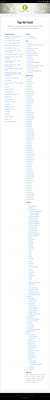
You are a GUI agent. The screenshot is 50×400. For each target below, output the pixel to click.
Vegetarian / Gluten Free (34, 282)
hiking (43, 374)
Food (28, 204)
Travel (28, 333)
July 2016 (29, 121)
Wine (30, 286)
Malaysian (31, 263)
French (30, 249)
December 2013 (30, 175)
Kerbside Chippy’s (9, 91)
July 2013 (29, 183)
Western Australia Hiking (34, 314)
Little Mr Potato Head (10, 101)
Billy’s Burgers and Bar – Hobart (12, 40)
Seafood (31, 274)
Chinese (31, 244)
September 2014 (31, 159)
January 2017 (30, 114)
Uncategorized (30, 369)
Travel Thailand (31, 357)
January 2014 (30, 173)
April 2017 (29, 109)
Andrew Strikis (29, 380)
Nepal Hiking (32, 305)
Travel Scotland (32, 362)
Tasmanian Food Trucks (32, 67)
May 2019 (29, 86)
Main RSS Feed (30, 36)
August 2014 (30, 161)
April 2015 (29, 147)
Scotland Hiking (32, 307)
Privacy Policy (30, 60)
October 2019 (30, 83)
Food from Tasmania (34, 213)
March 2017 (29, 110)
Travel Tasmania (33, 336)
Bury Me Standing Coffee (10, 121)
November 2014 (30, 156)
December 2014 (30, 154)
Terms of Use (30, 69)
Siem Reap (28, 382)
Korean (30, 260)
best (35, 374)
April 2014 (29, 168)
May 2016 (29, 124)
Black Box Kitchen (9, 116)
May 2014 (29, 166)
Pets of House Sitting (33, 321)
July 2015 (29, 142)
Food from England (33, 220)
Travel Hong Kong (32, 347)
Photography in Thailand (34, 329)
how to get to (38, 378)
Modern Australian (33, 267)
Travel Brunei (31, 340)
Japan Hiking (32, 303)
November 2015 (30, 135)
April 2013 (29, 189)
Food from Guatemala (34, 221)
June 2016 (29, 123)
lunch (30, 376)
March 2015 (29, 149)
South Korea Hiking (33, 308)
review (32, 374)
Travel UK (30, 359)
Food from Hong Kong (34, 223)
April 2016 (29, 126)
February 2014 (30, 171)
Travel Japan (31, 348)
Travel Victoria (32, 338)
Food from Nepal (33, 230)
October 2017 (30, 102)
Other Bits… (29, 322)
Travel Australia (31, 334)
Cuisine (29, 237)
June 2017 (29, 105)
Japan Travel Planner (32, 52)
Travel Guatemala (32, 345)
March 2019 (29, 90)
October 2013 (30, 178)
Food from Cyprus (33, 218)
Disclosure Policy (31, 50)
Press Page (29, 57)
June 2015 (29, 143)
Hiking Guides (31, 298)
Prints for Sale (30, 58)
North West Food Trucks (34, 294)
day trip (33, 378)
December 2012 (30, 194)
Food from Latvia (33, 228)
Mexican (31, 265)
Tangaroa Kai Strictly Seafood (11, 78)
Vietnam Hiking (32, 312)
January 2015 (30, 152)
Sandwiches (31, 272)
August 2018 (30, 95)
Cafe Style (31, 242)
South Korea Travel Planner (33, 62)
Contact (29, 46)
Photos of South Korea (32, 55)
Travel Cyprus (31, 343)
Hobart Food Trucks (33, 291)
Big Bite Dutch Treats (10, 109)
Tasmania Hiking (33, 310)
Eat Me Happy (8, 96)
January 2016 (30, 131)
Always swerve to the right (11, 48)
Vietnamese (31, 284)
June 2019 (29, 84)
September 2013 (31, 180)
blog (34, 380)
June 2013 (29, 185)
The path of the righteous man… (34, 71)
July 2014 (29, 163)
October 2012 (30, 197)
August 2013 (30, 182)
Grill (30, 253)
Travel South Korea (32, 355)
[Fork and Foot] (25, 8)
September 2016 (31, 117)
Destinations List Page (32, 48)
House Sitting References (34, 319)
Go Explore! (29, 296)
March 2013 (29, 190)
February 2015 (30, 150)
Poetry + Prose (31, 326)
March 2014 (29, 170)
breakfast (38, 376)
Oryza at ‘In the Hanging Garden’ (12, 43)
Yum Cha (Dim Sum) (33, 287)
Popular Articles (30, 331)
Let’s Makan (7, 111)
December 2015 (30, 133)
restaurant (28, 378)
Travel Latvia (31, 352)
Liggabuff (7, 86)
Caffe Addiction (8, 104)
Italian (30, 256)
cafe (42, 378)
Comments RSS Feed (31, 38)
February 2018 (30, 100)
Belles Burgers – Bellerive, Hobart (12, 45)
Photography (30, 327)
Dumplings (31, 248)
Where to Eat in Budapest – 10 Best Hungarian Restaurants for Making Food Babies (13, 74)
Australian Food (32, 209)
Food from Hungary (33, 225)
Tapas (30, 279)
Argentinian (31, 239)
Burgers (31, 241)
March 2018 (29, 98)
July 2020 (29, 79)
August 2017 (30, 103)
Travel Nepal (31, 354)
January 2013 (30, 192)
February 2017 (30, 112)
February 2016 (30, 130)
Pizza (30, 268)
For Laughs (30, 324)
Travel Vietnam (31, 367)
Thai (30, 281)
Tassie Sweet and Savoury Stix (12, 94)
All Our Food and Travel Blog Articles (35, 45)
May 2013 (29, 187)
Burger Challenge (32, 206)
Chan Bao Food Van (9, 106)
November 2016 (30, 116)
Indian (30, 254)
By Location (30, 207)
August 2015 (30, 140)
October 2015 (30, 136)
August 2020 (30, 77)
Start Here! (29, 64)
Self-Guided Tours (32, 315)
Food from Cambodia (34, 216)
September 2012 (31, 199)
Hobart (28, 374)
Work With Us (30, 72)
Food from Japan (33, 227)
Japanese (31, 258)
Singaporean (32, 275)
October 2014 (30, 157)
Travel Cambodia (32, 341)
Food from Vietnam (33, 235)
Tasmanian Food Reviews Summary (35, 65)
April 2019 (29, 88)
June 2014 (29, 164)
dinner (34, 376)
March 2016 (29, 128)
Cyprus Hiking (32, 301)
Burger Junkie (8, 119)
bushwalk (37, 380)
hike (27, 376)
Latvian (30, 261)
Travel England (32, 360)
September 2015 (31, 138)
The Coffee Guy (8, 80)
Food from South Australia (36, 211)
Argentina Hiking (33, 300)
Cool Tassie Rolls (9, 99)
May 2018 (29, 96)
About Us (29, 43)
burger (42, 376)
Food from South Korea (34, 234)
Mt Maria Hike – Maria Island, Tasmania (14, 54)
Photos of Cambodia (31, 53)
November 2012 (30, 196)
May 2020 (29, 81)
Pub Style (31, 270)
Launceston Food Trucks (34, 293)
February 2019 (30, 91)
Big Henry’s (7, 114)
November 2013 (30, 176)
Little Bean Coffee (9, 89)
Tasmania (39, 374)
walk (41, 380)
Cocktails (31, 246)
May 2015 (29, 145)
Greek (30, 251)
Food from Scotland (33, 232)
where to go (34, 382)
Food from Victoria (34, 214)
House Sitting (30, 317)
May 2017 (29, 107)
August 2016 (30, 119)
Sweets (30, 277)
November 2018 (30, 93)
